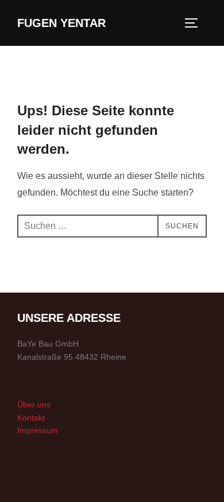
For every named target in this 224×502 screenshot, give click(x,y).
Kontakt (31, 417)
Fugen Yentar (61, 23)
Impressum (37, 430)
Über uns (34, 404)
